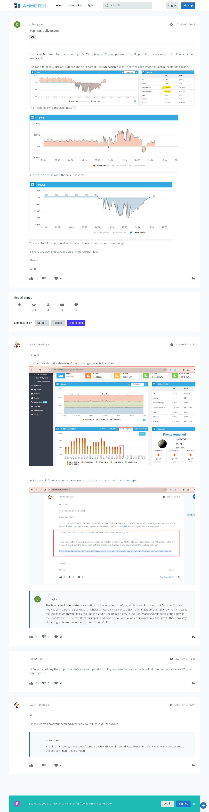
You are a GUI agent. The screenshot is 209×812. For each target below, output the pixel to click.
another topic (128, 480)
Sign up (188, 5)
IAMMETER (39, 344)
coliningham (36, 24)
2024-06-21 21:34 (185, 344)
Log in (172, 5)
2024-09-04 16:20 (185, 704)
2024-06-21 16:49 (185, 24)
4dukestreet (36, 658)
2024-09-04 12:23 (185, 658)
